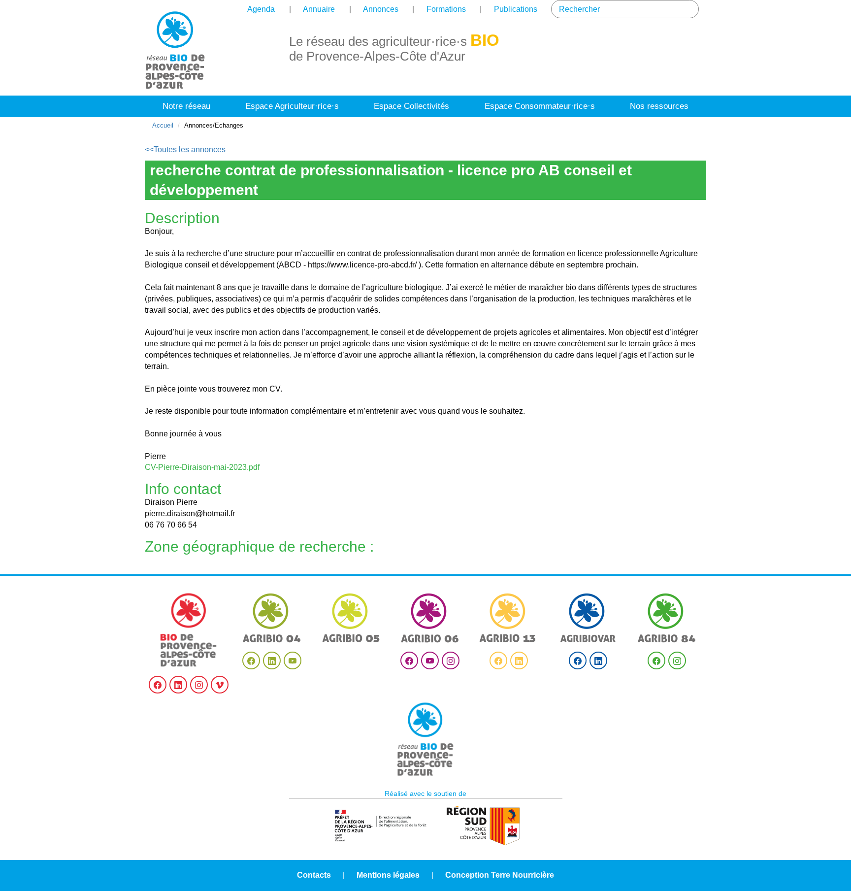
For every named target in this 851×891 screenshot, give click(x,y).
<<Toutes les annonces (185, 149)
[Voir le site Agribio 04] (272, 618)
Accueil (162, 125)
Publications (515, 9)
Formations (446, 9)
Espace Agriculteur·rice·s (292, 106)
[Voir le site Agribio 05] (351, 618)
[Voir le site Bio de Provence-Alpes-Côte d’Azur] (189, 630)
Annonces (380, 9)
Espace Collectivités (411, 106)
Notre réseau (186, 106)
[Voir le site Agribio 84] (667, 618)
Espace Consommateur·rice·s (540, 106)
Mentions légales (388, 875)
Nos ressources (659, 106)
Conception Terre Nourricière (499, 875)
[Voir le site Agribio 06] (430, 618)
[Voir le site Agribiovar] (588, 618)
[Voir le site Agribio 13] (509, 618)
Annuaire (319, 9)
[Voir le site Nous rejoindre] (425, 739)
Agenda (261, 9)
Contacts (314, 875)
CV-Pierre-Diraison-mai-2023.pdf (202, 467)
